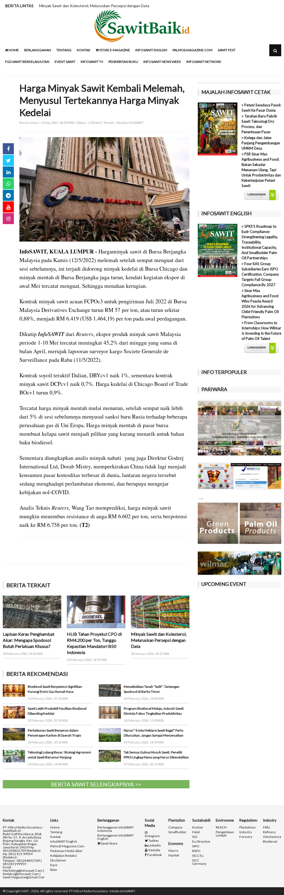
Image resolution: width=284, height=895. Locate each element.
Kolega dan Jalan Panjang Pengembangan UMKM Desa (261, 142)
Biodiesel (270, 841)
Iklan (53, 869)
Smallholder (177, 832)
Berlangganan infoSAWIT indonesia (115, 829)
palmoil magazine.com (67, 846)
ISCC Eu (198, 855)
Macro (173, 850)
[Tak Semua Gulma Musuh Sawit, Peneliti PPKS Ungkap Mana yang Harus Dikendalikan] (110, 755)
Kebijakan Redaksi (63, 855)
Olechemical (272, 836)
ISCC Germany (199, 862)
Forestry (245, 836)
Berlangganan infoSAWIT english (115, 837)
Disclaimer (58, 860)
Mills (266, 827)
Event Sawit (65, 62)
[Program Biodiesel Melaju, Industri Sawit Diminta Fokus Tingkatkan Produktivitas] (110, 712)
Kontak (83, 50)
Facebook (154, 854)
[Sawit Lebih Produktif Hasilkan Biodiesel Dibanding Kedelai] (14, 712)
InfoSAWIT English (151, 50)
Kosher (197, 827)
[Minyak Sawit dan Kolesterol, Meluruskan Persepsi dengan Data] (160, 611)
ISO (194, 836)
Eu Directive (201, 841)
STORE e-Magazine (114, 50)
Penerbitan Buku (123, 62)
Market (173, 855)
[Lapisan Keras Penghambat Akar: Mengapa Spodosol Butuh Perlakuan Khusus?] (32, 611)
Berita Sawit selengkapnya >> (96, 784)
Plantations (247, 827)
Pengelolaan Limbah (225, 833)
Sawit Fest (226, 50)
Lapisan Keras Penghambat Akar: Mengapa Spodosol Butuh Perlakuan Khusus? (28, 640)
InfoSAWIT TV (92, 62)
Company (175, 827)
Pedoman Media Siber (66, 851)
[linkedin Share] (8, 172)
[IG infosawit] (8, 218)
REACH (221, 827)
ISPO (195, 846)
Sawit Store (108, 843)
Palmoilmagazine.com (192, 50)
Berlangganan (37, 50)
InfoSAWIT (51, 334)
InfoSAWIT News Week (162, 62)
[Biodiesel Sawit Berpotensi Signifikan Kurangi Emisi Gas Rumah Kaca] (14, 690)
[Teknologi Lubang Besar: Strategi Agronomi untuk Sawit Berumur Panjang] (14, 755)
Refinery (269, 832)
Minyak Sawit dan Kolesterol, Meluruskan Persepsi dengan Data (94, 5)
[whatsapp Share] (8, 183)
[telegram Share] (8, 195)
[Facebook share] (8, 148)
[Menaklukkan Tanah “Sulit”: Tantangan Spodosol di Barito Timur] (110, 690)
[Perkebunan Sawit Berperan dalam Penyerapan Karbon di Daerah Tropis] (14, 734)
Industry (245, 832)
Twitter (153, 840)
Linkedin (154, 845)
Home (13, 50)
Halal (196, 832)
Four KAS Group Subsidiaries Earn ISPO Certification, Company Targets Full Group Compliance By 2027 (260, 274)
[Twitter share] (8, 160)
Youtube (154, 850)
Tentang (64, 50)
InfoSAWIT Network (203, 62)
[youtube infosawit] (8, 206)
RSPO (196, 851)
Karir (54, 865)
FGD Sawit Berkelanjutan (27, 62)
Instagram (152, 836)
